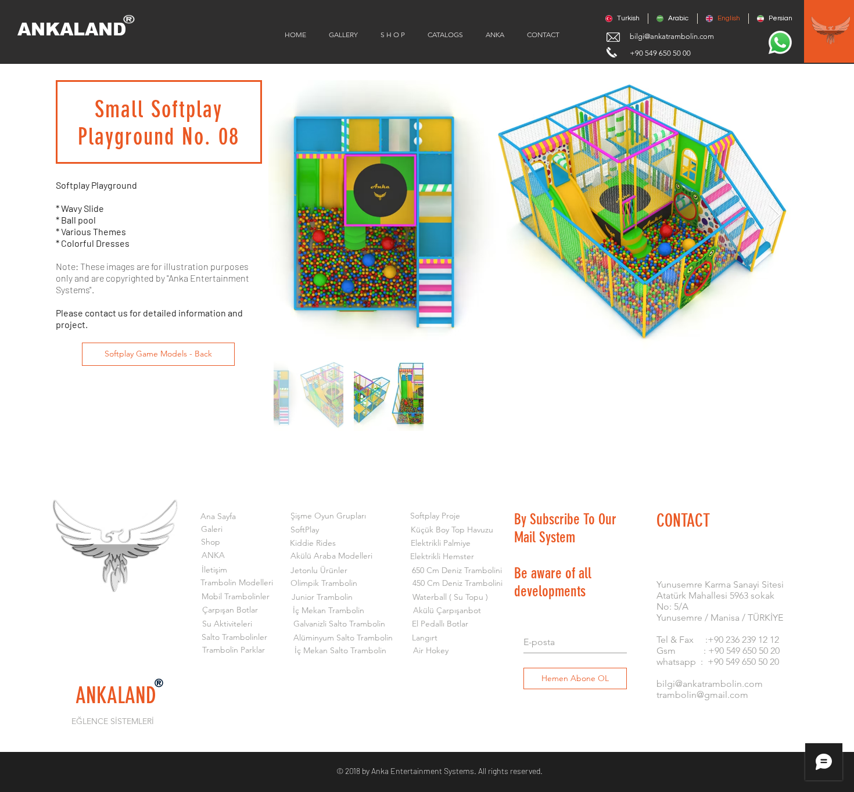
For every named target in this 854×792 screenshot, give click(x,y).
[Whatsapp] (780, 42)
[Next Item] (774, 215)
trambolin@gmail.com (702, 694)
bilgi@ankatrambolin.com (672, 36)
